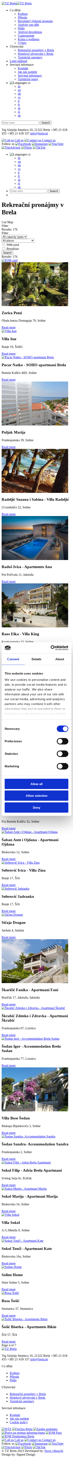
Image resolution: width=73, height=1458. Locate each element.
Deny (36, 807)
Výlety (22, 43)
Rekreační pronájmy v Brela (36, 50)
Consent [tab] (13, 659)
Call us (19, 140)
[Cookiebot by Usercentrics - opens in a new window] (51, 648)
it (18, 101)
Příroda (22, 17)
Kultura (23, 14)
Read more (9, 327)
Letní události (18, 61)
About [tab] (59, 659)
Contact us (48, 140)
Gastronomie (26, 35)
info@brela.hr (39, 133)
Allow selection (36, 795)
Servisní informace (22, 64)
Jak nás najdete (27, 72)
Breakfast (12, 248)
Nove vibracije (53, 1451)
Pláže (21, 28)
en (19, 90)
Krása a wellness (28, 39)
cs (28, 82)
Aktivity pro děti (28, 24)
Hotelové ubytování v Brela (35, 53)
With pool (12, 244)
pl (19, 108)
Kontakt (23, 68)
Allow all (36, 783)
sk (19, 115)
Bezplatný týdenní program (35, 21)
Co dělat (15, 10)
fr (19, 104)
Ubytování (16, 46)
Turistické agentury (30, 57)
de (19, 93)
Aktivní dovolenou (30, 32)
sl (19, 112)
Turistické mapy (28, 79)
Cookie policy (19, 1422)
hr (19, 86)
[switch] (62, 741)
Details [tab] (37, 659)
